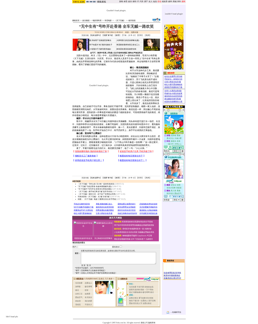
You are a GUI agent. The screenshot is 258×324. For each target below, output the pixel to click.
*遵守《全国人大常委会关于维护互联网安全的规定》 (96, 273)
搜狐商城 (170, 261)
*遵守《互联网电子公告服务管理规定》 (90, 270)
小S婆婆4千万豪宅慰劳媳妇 (100, 49)
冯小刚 (149, 55)
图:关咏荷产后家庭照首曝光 (100, 40)
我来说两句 (95, 35)
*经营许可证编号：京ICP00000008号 (89, 268)
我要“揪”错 (107, 35)
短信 (155, 1)
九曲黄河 (149, 239)
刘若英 (100, 58)
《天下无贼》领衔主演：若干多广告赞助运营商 (96, 194)
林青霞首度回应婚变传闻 (126, 49)
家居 (165, 275)
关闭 (147, 35)
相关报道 (132, 20)
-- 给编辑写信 (176, 312)
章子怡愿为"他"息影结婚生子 (100, 45)
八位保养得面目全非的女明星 (126, 232)
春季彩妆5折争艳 (174, 273)
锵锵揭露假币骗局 (129, 236)
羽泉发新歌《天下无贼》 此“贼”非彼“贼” (94, 197)
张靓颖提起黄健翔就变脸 (144, 225)
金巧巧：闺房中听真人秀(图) (101, 53)
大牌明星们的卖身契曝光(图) (127, 40)
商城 (174, 1)
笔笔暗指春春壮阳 (129, 222)
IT (138, 1)
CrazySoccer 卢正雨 (144, 236)
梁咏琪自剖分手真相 (145, 222)
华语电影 (108, 20)
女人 (150, 1)
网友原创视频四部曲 (122, 239)
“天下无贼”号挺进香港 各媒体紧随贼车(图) (94, 186)
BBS (179, 1)
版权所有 (151, 323)
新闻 (121, 1)
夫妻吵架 (148, 229)
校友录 (165, 1)
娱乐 (130, 1)
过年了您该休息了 (138, 239)
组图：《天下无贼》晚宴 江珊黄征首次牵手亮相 (97, 199)
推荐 (117, 35)
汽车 (141, 1)
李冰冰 (109, 58)
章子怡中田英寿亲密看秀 (124, 225)
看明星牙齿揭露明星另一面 (133, 229)
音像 (165, 278)
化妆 (165, 273)
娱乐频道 (86, 20)
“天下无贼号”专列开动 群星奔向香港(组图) (94, 189)
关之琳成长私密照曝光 (103, 238)
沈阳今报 (134, 32)
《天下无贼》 (120, 20)
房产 (146, 1)
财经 (134, 1)
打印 (140, 35)
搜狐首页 (75, 20)
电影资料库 (97, 20)
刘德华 (92, 58)
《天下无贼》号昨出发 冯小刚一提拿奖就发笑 (96, 184)
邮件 (170, 1)
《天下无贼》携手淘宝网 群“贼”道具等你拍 (95, 191)
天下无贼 (78, 58)
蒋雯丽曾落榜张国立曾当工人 (128, 45)
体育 (125, 1)
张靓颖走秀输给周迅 (146, 232)
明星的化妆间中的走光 (83, 238)
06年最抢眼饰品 (174, 275)
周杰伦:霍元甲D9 (174, 278)
